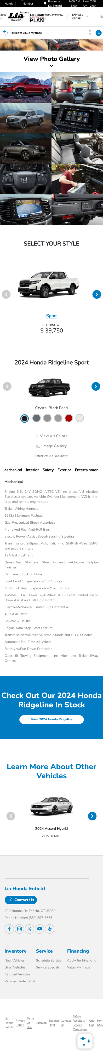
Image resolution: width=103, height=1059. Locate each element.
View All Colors (53, 436)
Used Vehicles (15, 967)
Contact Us (23, 900)
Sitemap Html (54, 1023)
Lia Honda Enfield (9, 1023)
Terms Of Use (30, 1023)
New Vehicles (15, 960)
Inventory (16, 951)
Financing (78, 951)
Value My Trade (78, 967)
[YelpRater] (49, 929)
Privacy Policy (20, 1023)
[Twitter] (29, 929)
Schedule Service (48, 960)
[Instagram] (19, 929)
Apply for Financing (81, 960)
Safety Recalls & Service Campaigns (80, 1022)
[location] (45, 4)
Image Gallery (53, 446)
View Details (51, 836)
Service (44, 951)
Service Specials (48, 967)
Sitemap (41, 1023)
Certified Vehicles (17, 974)
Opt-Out (92, 1023)
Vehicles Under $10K (20, 981)
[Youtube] (39, 929)
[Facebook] (9, 929)
